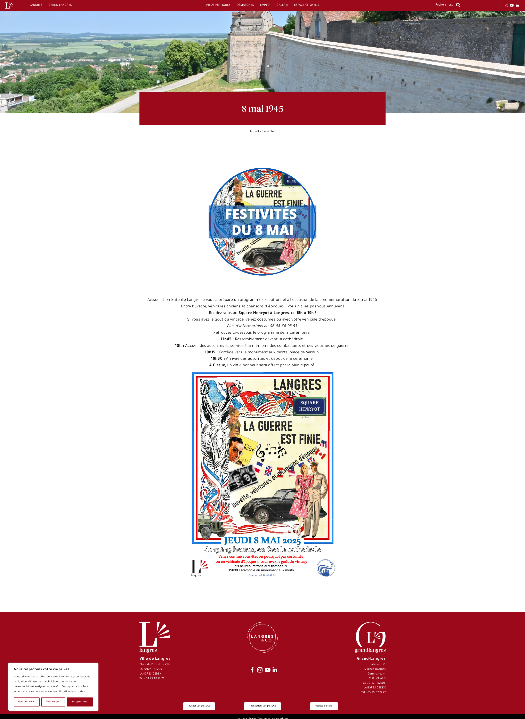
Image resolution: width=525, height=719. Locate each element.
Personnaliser (26, 702)
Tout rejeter (53, 702)
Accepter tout (79, 702)
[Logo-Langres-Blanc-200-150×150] (9, 2)
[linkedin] (517, 5)
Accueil (254, 131)
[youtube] (512, 5)
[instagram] (506, 5)
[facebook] (501, 5)
